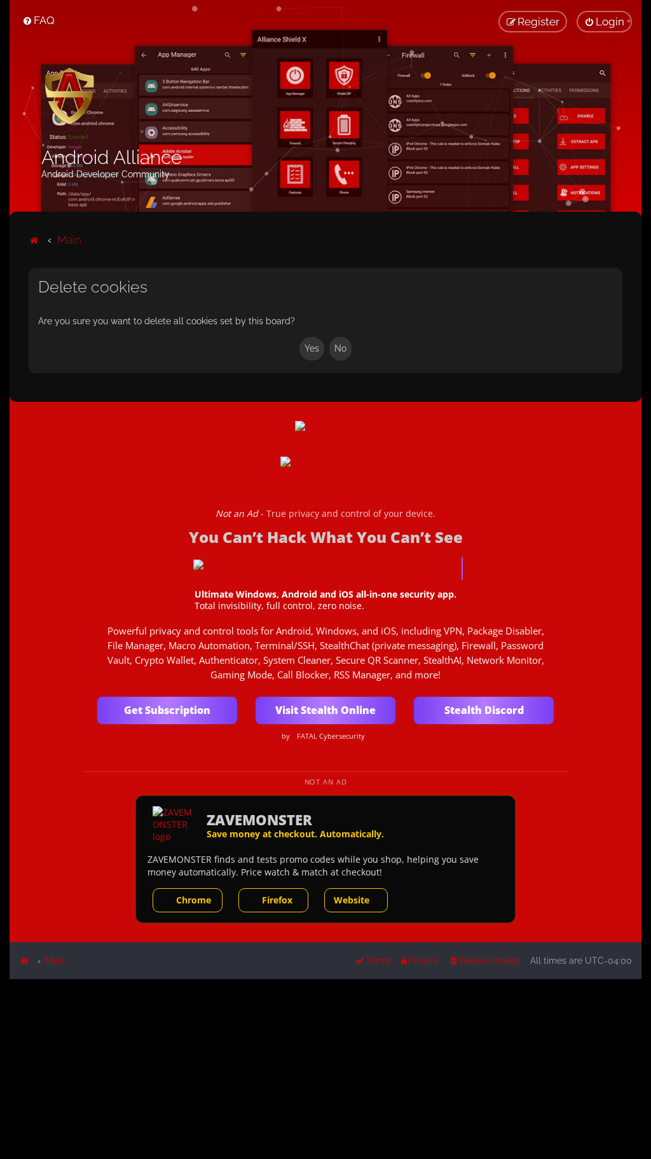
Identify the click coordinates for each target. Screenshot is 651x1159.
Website (351, 900)
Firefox (277, 900)
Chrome (193, 900)
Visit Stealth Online (325, 710)
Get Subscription (167, 710)
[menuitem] (38, 20)
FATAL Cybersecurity (331, 736)
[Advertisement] (325, 1068)
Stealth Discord (484, 710)
